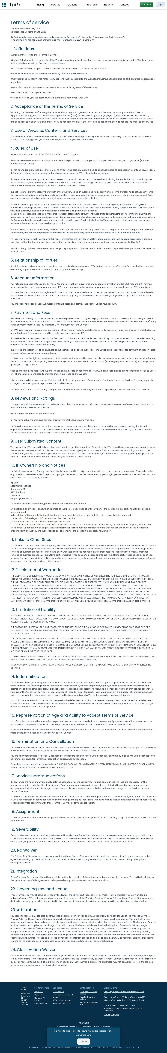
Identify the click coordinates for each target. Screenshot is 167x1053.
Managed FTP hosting (39, 999)
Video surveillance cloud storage (63, 996)
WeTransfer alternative (62, 1000)
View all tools (106, 1027)
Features (55, 4)
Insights (108, 4)
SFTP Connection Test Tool (88, 1027)
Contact (124, 4)
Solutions (71, 4)
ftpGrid (16, 4)
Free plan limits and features (87, 998)
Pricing (40, 4)
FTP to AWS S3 (58, 992)
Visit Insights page (111, 1015)
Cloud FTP (38, 995)
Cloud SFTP (38, 992)
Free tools (91, 4)
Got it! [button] (83, 1041)
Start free (146, 4)
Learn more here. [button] (83, 1035)
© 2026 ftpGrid (24, 989)
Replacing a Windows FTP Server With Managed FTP (124, 997)
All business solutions (61, 1003)
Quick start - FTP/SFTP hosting (88, 993)
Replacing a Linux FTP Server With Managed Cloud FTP (124, 993)
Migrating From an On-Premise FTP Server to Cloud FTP (124, 1001)
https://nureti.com (131, 1047)
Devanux (100, 1047)
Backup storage (40, 1003)
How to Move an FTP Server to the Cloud (119, 1005)
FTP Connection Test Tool (65, 1027)
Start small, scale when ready (89, 1003)
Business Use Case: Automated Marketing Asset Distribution (123, 1009)
